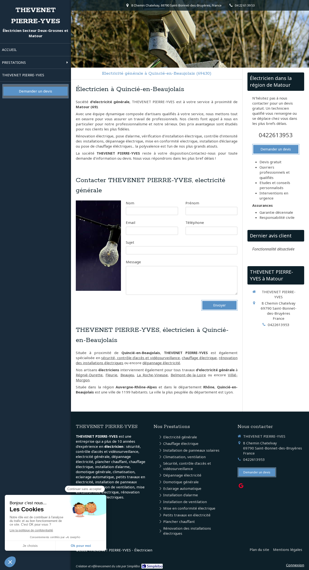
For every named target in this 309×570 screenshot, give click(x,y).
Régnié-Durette (89, 374)
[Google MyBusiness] (241, 486)
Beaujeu (127, 374)
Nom (130, 202)
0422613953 (276, 135)
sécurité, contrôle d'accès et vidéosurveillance (140, 357)
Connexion (295, 565)
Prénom (192, 202)
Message (133, 261)
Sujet (130, 242)
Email (130, 222)
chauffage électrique (199, 357)
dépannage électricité (161, 362)
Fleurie (111, 374)
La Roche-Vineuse (152, 374)
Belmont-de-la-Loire (188, 374)
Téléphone (194, 222)
